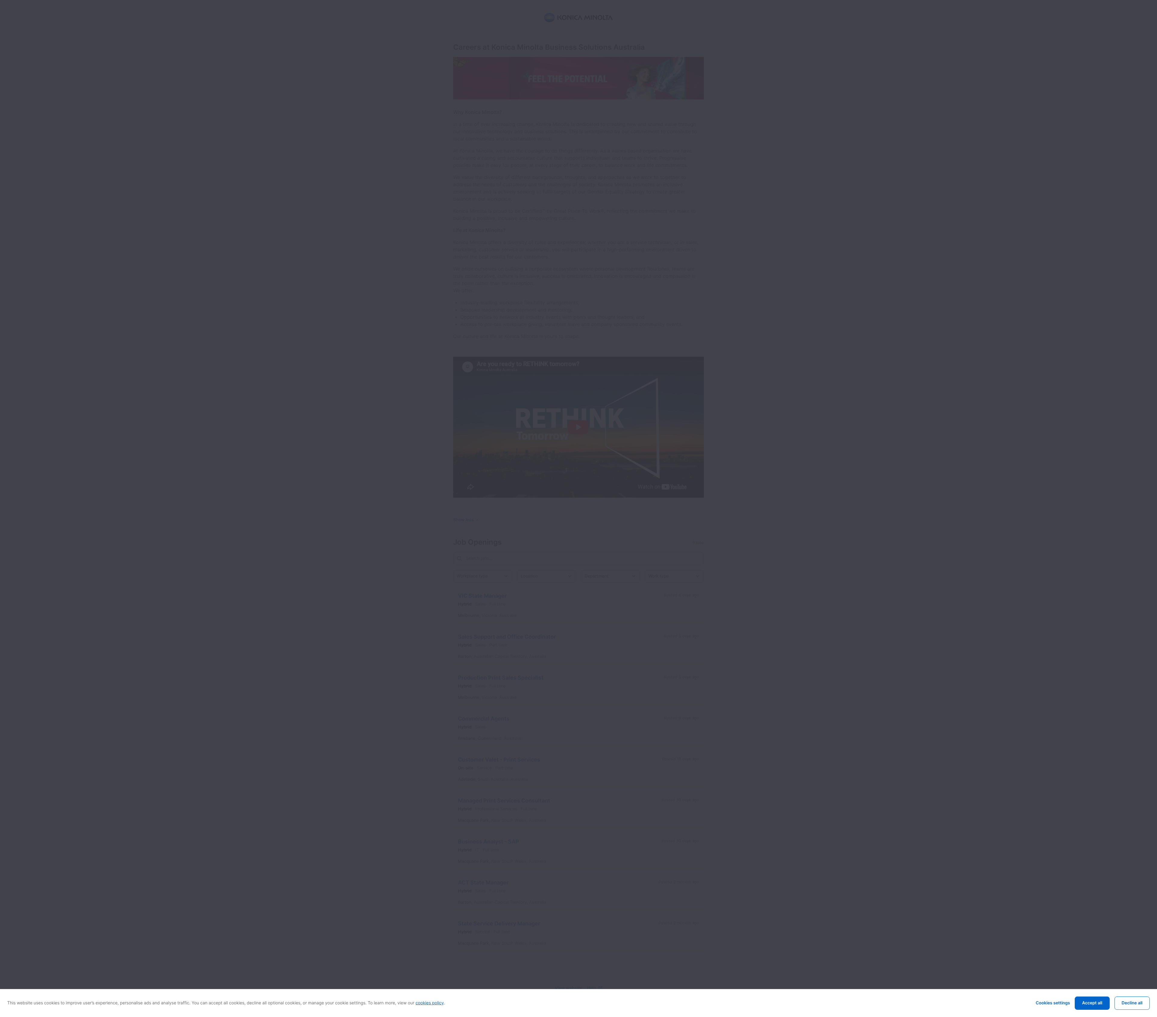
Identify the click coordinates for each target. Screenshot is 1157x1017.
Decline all (1132, 1003)
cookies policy (429, 1003)
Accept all (1092, 1003)
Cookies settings (1053, 1003)
